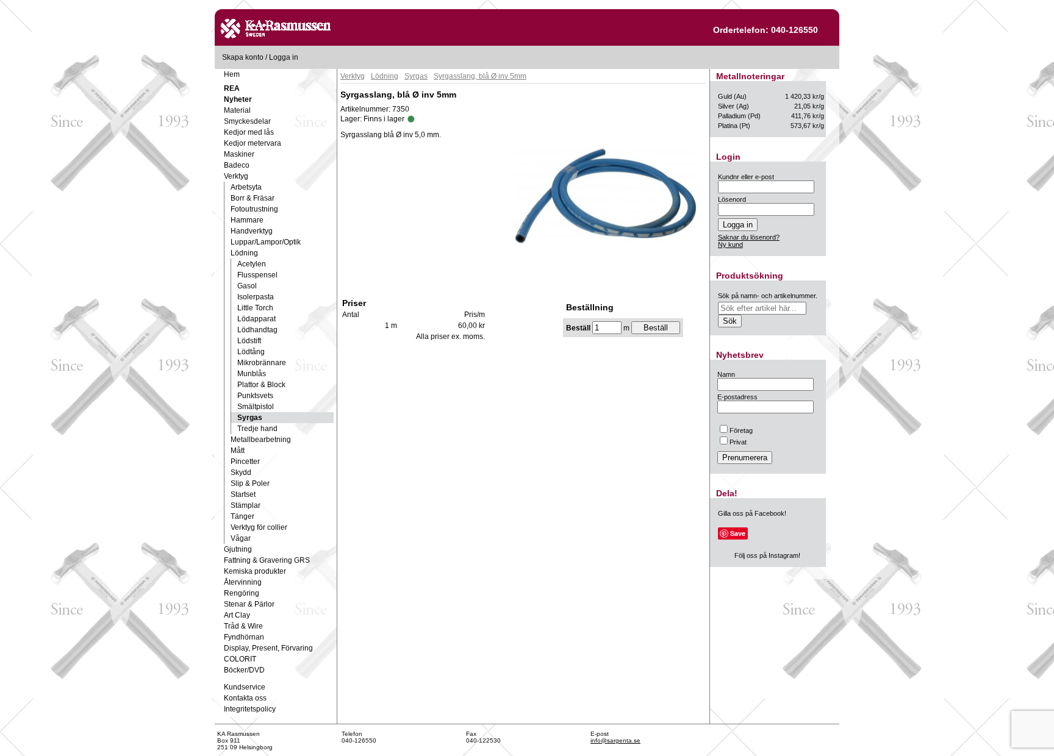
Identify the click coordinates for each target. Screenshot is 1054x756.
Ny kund (730, 244)
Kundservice (244, 687)
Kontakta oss (245, 698)
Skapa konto (243, 57)
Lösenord (732, 199)
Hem (232, 74)
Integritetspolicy (250, 709)
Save (737, 533)
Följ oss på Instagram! (767, 555)
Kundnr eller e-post (746, 176)
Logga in (283, 57)
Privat (738, 442)
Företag (741, 430)
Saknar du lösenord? (749, 237)
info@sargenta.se (615, 740)
